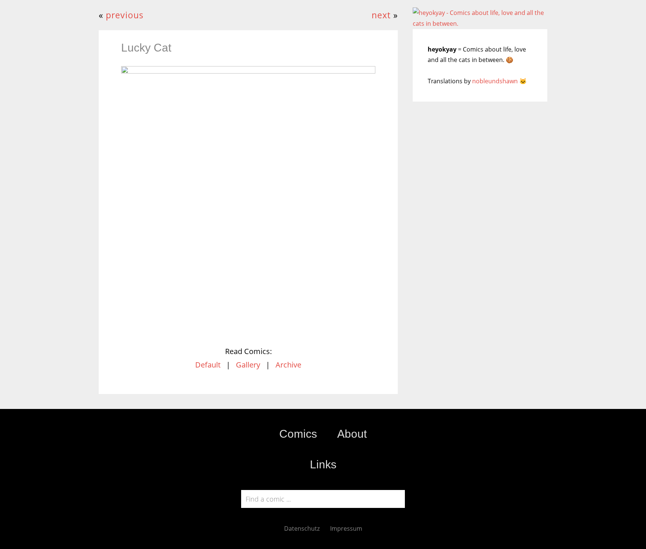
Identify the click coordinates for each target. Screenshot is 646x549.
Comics (298, 434)
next (381, 15)
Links (323, 464)
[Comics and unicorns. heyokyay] (480, 23)
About (352, 434)
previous (125, 15)
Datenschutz (302, 528)
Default (208, 365)
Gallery (248, 365)
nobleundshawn (495, 81)
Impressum (346, 528)
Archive (288, 365)
